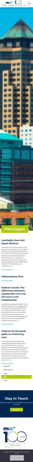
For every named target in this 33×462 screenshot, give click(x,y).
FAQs (5, 380)
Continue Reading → (7, 269)
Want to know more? (17, 459)
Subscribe (7, 366)
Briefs (5, 373)
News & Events (8, 370)
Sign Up (16, 410)
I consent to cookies (17, 456)
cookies (16, 453)
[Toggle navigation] (29, 3)
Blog (5, 377)
